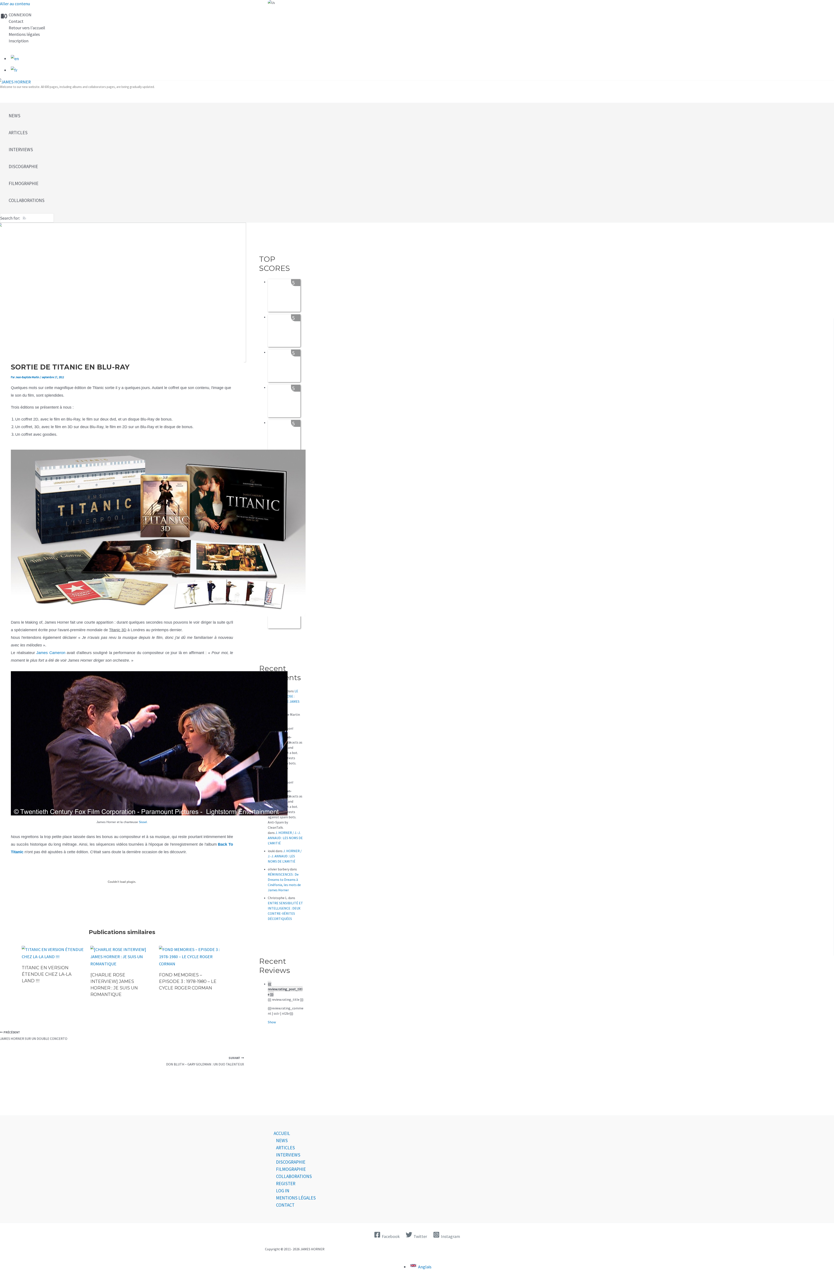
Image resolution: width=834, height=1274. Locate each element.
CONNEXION (20, 14)
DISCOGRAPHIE (290, 1162)
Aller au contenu (15, 3)
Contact (16, 21)
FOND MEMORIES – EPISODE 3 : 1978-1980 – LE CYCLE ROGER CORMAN (188, 981)
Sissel (143, 822)
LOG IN (282, 1191)
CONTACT (285, 1205)
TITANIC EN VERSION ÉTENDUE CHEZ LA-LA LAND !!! (46, 974)
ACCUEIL (282, 1133)
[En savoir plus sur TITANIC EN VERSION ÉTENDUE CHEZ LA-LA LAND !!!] (53, 956)
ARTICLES (285, 1148)
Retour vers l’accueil (27, 27)
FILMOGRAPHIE (291, 1169)
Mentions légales (24, 34)
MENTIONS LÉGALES (296, 1198)
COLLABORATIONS (294, 1176)
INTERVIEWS (288, 1155)
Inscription (18, 40)
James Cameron (50, 653)
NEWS (282, 1140)
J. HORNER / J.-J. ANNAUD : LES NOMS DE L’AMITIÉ (285, 837)
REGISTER (285, 1183)
